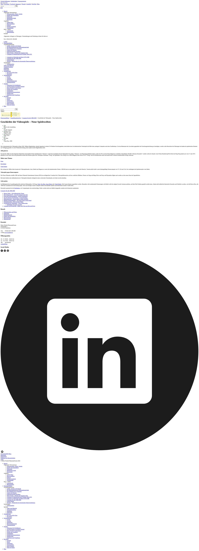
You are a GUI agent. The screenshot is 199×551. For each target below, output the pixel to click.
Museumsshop (10, 32)
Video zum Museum (9, 65)
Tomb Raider (4, 166)
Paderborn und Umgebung (13, 95)
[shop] (1, 8)
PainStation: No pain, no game (14, 204)
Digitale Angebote (11, 26)
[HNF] (11, 116)
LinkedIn (28, 4)
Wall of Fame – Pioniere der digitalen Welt (17, 53)
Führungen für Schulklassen (14, 85)
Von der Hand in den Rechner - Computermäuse (15, 197)
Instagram (18, 4)
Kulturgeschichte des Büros (13, 51)
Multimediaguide (8, 215)
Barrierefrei (9, 19)
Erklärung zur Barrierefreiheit (8, 458)
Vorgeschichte (10, 102)
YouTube (34, 4)
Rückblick (9, 74)
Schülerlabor (14, 1)
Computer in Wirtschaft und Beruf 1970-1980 (18, 57)
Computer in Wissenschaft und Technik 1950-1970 (19, 54)
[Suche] (16, 6)
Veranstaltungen (8, 75)
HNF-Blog (8, 454)
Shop (2, 4)
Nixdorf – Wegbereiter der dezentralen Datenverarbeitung (21, 61)
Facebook (12, 4)
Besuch (5, 11)
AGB (2, 459)
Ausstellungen (7, 71)
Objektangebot (10, 64)
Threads (23, 4)
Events (8, 76)
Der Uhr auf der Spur (12, 72)
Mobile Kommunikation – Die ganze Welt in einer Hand (17, 200)
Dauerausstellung (8, 43)
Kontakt (9, 97)
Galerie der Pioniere (12, 50)
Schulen (6, 83)
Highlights (6, 68)
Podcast (9, 25)
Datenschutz (4, 456)
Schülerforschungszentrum (13, 92)
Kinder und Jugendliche (13, 15)
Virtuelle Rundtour (8, 67)
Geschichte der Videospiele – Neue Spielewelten (16, 203)
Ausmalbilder (10, 28)
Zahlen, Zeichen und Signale (14, 46)
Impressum (3, 455)
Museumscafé (7, 219)
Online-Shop (10, 22)
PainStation (17, 188)
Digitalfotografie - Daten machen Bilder (13, 202)
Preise (5, 244)
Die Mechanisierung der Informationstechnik (18, 47)
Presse (8, 99)
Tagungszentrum (22, 1)
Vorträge (9, 78)
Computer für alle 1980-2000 (14, 58)
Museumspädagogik (12, 81)
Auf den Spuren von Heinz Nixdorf (15, 86)
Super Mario (49, 184)
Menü (2, 111)
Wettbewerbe (10, 93)
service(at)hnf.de (9, 232)
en (3, 2)
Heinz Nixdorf (10, 103)
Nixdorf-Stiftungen (5, 1)
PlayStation (3, 164)
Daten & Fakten (11, 104)
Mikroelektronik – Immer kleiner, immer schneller (16, 199)
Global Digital (10, 60)
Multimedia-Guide (11, 18)
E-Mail (5, 41)
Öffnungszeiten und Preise (10, 212)
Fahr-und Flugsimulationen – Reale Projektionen (16, 196)
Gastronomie (10, 30)
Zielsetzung (10, 100)
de (1, 2)
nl (6, 2)
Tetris (38, 184)
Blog (38, 4)
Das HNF (6, 96)
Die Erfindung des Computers (14, 48)
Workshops (9, 79)
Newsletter (6, 4)
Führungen (9, 16)
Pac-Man (43, 184)
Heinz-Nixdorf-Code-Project (14, 88)
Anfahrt (2, 244)
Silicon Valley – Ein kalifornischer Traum (14, 193)
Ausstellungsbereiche (15, 118)
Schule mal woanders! (12, 89)
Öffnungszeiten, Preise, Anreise (14, 14)
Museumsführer (11, 23)
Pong (2, 161)
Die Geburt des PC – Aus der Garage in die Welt (16, 195)
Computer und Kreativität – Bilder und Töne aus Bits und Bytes (19, 206)
